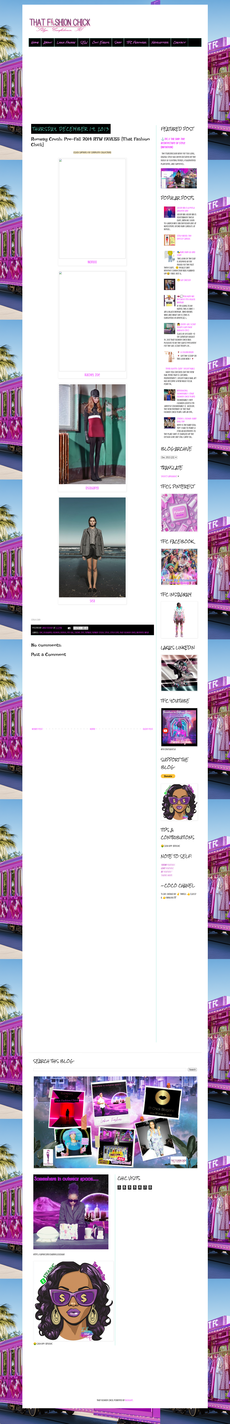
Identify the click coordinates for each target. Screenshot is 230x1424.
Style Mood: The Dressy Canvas (184, 237)
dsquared (47, 632)
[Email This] (74, 628)
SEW (83, 42)
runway (88, 632)
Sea (92, 601)
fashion (56, 632)
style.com (114, 632)
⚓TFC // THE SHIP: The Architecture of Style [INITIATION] (173, 143)
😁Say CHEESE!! (184, 280)
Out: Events (100, 42)
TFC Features (136, 42)
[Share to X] (80, 628)
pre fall (70, 632)
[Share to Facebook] (83, 628)
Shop (117, 42)
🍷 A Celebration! (185, 352)
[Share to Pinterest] (86, 628)
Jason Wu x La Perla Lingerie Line (186, 209)
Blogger (129, 1400)
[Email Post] (69, 628)
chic (41, 632)
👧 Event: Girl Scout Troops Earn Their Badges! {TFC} (186, 327)
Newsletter (159, 42)
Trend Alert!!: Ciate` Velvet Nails (180, 368)
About (48, 42)
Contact (179, 42)
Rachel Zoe (92, 375)
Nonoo (92, 262)
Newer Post (37, 729)
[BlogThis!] (77, 628)
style (107, 632)
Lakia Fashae (66, 42)
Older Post (148, 729)
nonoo (63, 632)
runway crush (98, 632)
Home (35, 42)
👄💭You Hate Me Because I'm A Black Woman (186, 299)
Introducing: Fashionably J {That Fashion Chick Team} (186, 393)
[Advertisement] (115, 86)
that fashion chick (128, 632)
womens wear (142, 632)
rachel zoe (79, 632)
